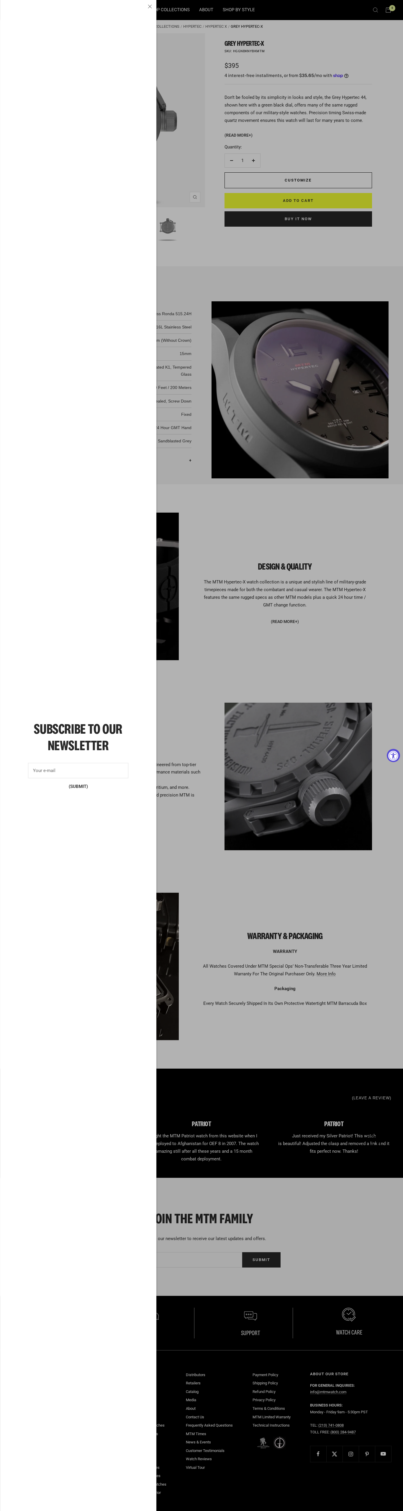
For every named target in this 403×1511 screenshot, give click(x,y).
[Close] (150, 6)
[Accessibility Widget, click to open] (393, 755)
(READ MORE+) (239, 135)
